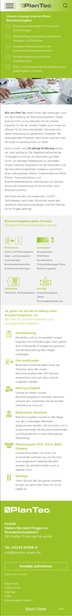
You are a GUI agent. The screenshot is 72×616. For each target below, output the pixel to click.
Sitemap (10, 592)
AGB (8, 596)
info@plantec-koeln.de (23, 552)
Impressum (12, 583)
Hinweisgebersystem (18, 600)
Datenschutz (12, 587)
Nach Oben (36, 609)
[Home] (36, 5)
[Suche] (65, 7)
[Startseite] (28, 509)
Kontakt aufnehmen (36, 566)
